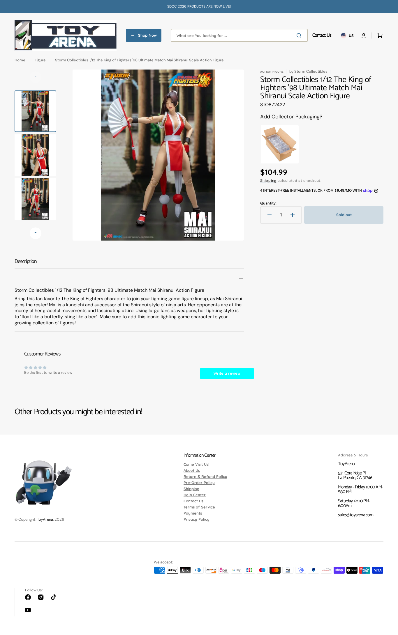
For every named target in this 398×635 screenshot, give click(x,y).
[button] (363, 35)
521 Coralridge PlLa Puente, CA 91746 (355, 475)
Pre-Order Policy (199, 482)
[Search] (300, 35)
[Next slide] (35, 233)
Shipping (268, 180)
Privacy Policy (196, 519)
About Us (192, 470)
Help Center (195, 494)
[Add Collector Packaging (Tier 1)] (278, 144)
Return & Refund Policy (205, 476)
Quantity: (268, 203)
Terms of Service (199, 507)
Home (20, 60)
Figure (40, 60)
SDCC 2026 (177, 6)
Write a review (227, 373)
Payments (193, 513)
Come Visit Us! (196, 465)
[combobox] (239, 35)
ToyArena (45, 519)
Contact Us (193, 501)
